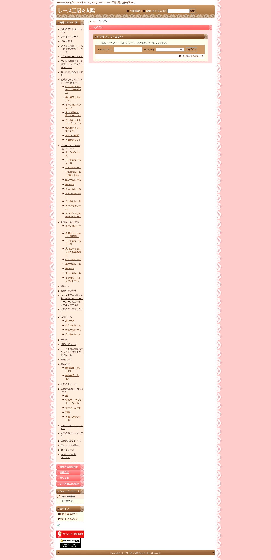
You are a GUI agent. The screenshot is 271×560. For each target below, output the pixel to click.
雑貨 (67, 412)
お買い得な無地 (68, 290)
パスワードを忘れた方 (193, 56)
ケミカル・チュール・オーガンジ (73, 89)
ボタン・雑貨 (72, 135)
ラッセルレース (73, 201)
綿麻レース (66, 359)
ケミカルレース (73, 167)
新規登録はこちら (69, 514)
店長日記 (64, 472)
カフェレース (67, 450)
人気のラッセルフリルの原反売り (73, 251)
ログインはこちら (69, 518)
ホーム (92, 21)
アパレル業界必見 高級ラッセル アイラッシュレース (72, 64)
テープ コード (73, 408)
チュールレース (73, 189)
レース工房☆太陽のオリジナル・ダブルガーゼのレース (72, 352)
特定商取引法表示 (69, 466)
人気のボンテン (73, 140)
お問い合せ (151, 11)
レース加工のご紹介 (70, 484)
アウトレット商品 (70, 445)
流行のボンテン (68, 344)
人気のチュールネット (72, 56)
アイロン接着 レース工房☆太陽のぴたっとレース (72, 49)
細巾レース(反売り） (71, 222)
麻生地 (64, 340)
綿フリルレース (73, 180)
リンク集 (64, 478)
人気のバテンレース (71, 440)
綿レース (69, 184)
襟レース (65, 286)
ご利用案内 (134, 11)
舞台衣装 (65, 364)
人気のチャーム (68, 384)
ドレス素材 (66, 41)
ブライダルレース (70, 36)
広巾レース (66, 317)
